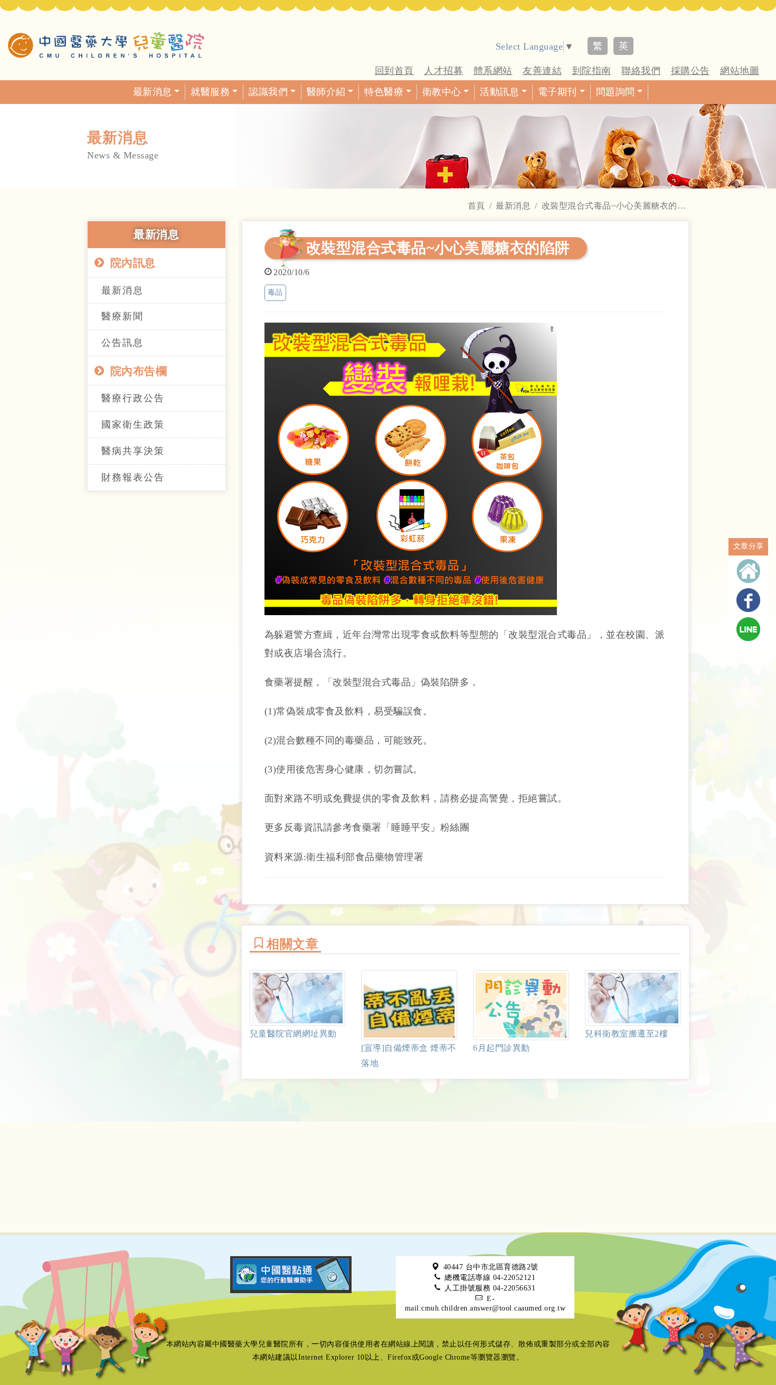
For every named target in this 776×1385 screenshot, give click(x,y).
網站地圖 (739, 70)
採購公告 (690, 70)
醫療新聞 (122, 316)
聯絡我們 (640, 70)
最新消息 (513, 205)
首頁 (476, 205)
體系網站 (493, 70)
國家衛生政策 (133, 424)
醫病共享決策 (133, 451)
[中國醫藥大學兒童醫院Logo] (106, 45)
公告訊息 (122, 342)
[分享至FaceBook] (748, 600)
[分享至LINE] (748, 629)
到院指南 (591, 70)
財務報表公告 (133, 477)
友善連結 (542, 70)
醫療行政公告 (133, 398)
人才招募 (443, 70)
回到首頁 (394, 70)
